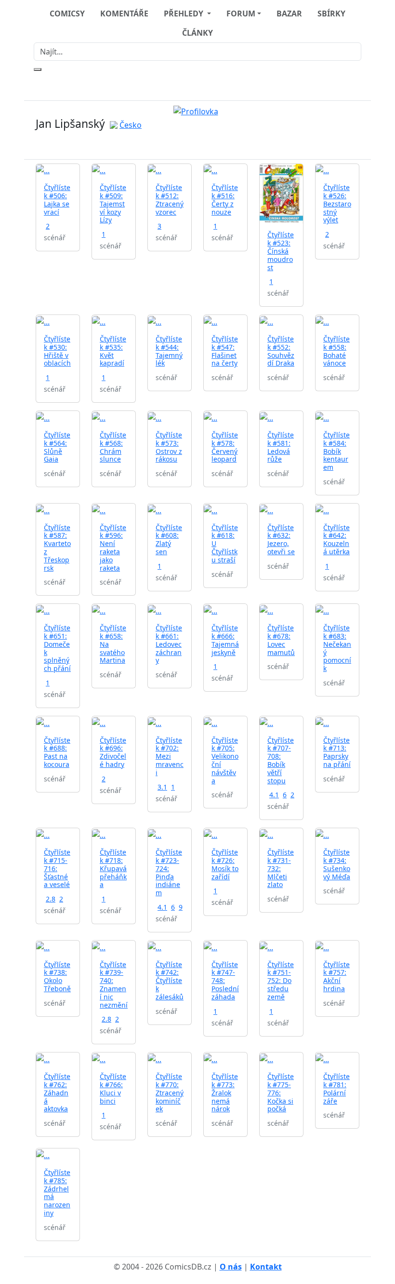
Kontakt (266, 1266)
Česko (130, 125)
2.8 (50, 898)
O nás (231, 1266)
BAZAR (289, 13)
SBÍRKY (331, 13)
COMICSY (67, 13)
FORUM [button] (240, 13)
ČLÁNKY (197, 32)
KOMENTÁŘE (124, 13)
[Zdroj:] (197, 110)
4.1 (274, 794)
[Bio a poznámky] (192, 145)
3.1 (162, 787)
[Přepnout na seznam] (203, 145)
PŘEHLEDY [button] (184, 13)
